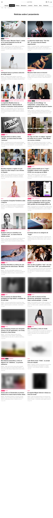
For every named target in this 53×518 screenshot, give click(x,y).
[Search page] (49, 2)
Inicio (2, 7)
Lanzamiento (9, 7)
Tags (5, 7)
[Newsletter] (46, 2)
